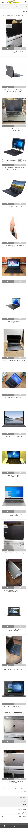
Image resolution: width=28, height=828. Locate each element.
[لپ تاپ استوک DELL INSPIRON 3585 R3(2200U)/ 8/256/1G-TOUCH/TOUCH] (14, 611)
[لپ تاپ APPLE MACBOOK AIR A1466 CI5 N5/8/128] (14, 228)
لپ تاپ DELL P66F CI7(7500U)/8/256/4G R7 (14, 360)
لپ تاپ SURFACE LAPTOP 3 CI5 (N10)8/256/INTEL (14, 437)
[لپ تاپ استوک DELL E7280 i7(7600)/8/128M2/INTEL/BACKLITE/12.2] (14, 650)
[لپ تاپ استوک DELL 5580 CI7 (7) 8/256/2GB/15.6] (14, 189)
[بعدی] (22, 15)
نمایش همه (18, 15)
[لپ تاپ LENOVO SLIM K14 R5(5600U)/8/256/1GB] (14, 304)
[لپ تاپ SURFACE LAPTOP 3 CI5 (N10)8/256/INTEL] (14, 419)
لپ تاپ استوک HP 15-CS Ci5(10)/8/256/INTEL (14, 744)
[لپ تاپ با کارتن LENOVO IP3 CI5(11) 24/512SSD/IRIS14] (14, 496)
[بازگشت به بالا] (23, 826)
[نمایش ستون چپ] (4, 826)
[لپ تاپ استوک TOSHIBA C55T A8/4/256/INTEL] (14, 689)
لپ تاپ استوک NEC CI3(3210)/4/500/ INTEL (14, 553)
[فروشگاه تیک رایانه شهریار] (14, 2)
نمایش (12, 15)
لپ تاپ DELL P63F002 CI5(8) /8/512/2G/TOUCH (14, 476)
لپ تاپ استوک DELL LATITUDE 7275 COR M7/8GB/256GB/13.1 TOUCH (14, 90)
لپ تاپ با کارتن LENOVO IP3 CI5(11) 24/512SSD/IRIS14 (14, 514)
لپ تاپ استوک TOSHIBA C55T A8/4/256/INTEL (14, 707)
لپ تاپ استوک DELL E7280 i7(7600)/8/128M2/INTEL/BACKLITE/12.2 (14, 668)
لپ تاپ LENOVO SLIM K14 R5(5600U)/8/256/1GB (14, 322)
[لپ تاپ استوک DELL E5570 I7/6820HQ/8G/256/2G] (14, 111)
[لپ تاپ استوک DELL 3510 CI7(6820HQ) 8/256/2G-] (14, 33)
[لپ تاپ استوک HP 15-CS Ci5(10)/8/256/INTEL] (14, 726)
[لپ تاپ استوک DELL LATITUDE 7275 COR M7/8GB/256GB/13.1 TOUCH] (14, 72)
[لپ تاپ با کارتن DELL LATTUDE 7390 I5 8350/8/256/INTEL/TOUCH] (14, 380)
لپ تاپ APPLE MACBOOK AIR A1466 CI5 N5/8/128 (14, 246)
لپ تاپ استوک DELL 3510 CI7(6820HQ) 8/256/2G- (14, 52)
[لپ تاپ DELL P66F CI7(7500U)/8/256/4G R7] (14, 342)
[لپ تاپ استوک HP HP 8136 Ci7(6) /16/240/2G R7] (14, 266)
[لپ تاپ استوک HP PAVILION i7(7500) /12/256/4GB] (14, 764)
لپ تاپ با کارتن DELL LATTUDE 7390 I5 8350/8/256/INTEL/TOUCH (14, 398)
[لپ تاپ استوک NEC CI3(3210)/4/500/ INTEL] (14, 535)
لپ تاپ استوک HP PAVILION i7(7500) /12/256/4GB (14, 782)
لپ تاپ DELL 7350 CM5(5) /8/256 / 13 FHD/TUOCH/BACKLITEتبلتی (14, 168)
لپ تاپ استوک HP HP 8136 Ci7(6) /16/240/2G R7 (14, 284)
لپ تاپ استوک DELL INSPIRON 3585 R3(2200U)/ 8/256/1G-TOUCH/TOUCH (14, 630)
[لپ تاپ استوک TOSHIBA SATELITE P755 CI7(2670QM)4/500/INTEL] (14, 572)
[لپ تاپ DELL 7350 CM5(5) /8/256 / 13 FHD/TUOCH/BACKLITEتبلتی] (14, 150)
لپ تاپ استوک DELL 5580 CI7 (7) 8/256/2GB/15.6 (14, 207)
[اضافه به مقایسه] (8, 48)
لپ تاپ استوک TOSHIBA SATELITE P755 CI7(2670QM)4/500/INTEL (14, 591)
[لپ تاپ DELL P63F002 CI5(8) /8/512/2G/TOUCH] (14, 458)
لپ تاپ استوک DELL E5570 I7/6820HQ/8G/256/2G (14, 129)
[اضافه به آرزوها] (20, 48)
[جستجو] (14, 826)
